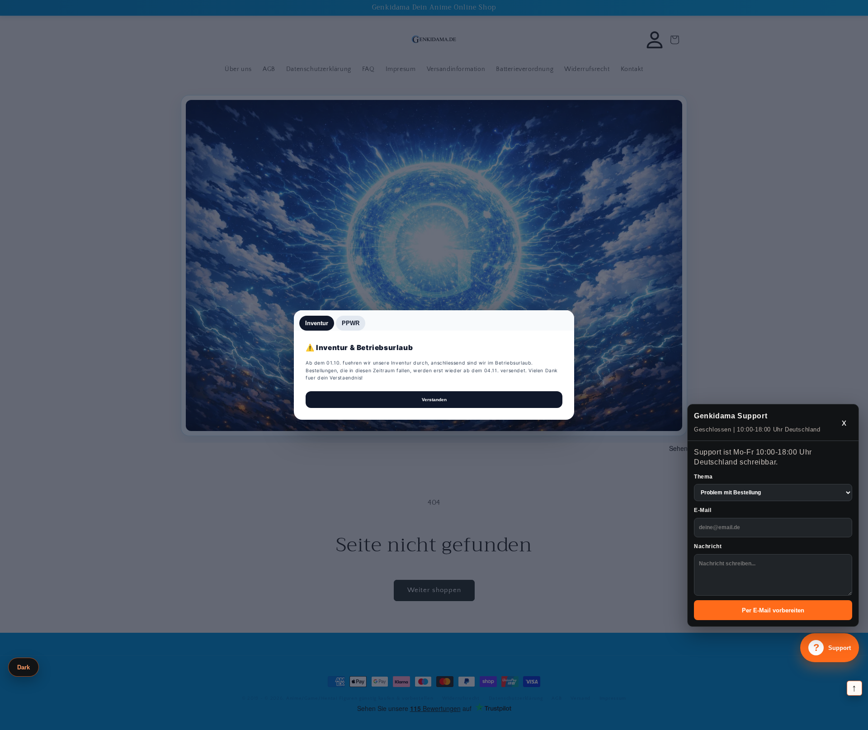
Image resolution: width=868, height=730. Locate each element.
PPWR (350, 323)
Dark (23, 667)
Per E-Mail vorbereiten (773, 610)
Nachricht (708, 546)
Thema (703, 477)
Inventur (316, 323)
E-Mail (703, 510)
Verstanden (434, 399)
